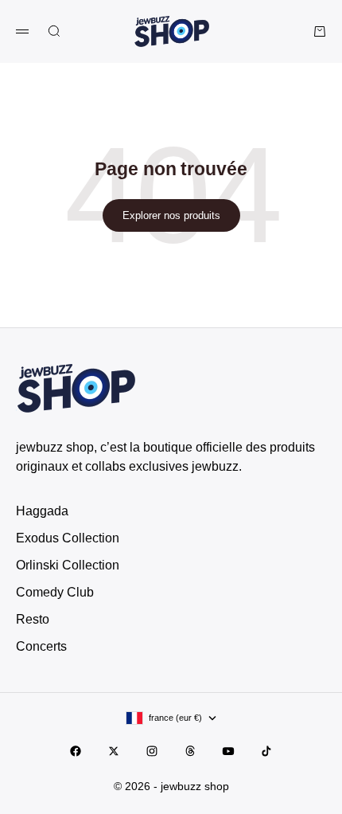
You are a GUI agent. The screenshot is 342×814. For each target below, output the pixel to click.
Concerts (41, 646)
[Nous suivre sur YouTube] (228, 751)
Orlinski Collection (67, 565)
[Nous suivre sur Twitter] (113, 751)
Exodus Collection (67, 538)
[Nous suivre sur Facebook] (75, 751)
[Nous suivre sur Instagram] (152, 751)
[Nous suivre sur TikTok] (266, 751)
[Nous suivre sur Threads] (190, 751)
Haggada (42, 511)
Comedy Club (55, 592)
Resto (32, 619)
